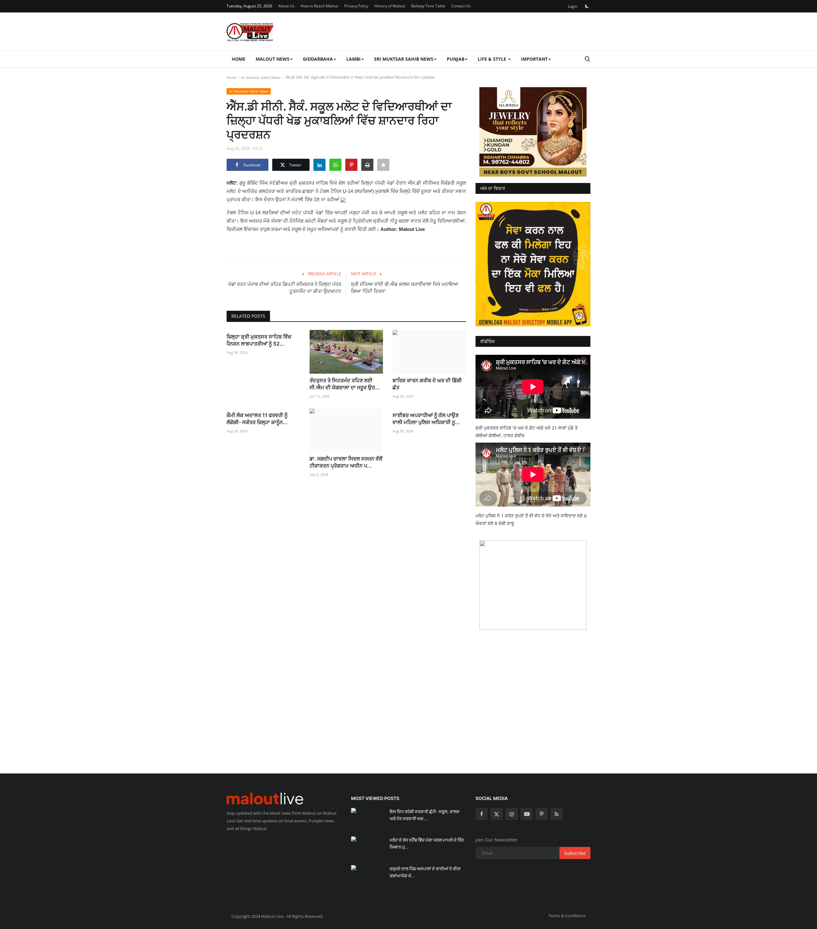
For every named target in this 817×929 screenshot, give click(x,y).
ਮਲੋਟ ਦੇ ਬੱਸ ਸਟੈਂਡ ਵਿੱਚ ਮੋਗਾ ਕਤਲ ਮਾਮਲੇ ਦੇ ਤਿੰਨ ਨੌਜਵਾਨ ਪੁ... (427, 843)
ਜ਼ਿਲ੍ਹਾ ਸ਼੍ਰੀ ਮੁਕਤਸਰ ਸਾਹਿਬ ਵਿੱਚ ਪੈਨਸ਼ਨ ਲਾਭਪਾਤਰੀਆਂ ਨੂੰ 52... (259, 340)
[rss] (557, 814)
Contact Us (461, 6)
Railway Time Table (428, 6)
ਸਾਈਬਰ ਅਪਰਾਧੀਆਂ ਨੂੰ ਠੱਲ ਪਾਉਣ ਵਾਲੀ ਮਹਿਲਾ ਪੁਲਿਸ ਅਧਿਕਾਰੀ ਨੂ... (426, 418)
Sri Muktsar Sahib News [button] (403, 59)
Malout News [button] (272, 59)
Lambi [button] (353, 59)
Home (238, 59)
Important (534, 59)
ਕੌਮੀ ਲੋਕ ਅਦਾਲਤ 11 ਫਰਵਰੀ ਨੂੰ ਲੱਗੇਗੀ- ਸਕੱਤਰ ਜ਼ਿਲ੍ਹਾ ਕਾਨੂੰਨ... (257, 418)
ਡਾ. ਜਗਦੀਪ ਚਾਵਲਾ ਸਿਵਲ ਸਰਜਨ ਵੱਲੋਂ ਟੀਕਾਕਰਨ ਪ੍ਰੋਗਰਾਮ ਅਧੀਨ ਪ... (346, 462)
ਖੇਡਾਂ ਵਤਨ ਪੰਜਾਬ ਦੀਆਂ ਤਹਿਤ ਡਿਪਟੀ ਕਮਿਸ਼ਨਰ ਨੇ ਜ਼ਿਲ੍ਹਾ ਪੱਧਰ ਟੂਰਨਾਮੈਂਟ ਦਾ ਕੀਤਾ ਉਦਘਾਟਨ (284, 287)
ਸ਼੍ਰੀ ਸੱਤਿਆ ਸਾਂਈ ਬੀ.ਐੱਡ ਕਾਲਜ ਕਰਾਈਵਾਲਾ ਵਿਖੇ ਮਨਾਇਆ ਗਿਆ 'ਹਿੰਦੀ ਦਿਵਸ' (404, 287)
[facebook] (482, 814)
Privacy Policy (356, 6)
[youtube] (527, 814)
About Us (286, 6)
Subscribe (575, 853)
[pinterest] (542, 814)
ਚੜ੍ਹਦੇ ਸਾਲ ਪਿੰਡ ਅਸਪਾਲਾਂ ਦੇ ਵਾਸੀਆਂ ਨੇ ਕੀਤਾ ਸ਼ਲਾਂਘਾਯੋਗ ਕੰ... (425, 872)
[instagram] (512, 814)
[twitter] (497, 814)
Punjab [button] (455, 59)
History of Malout (389, 6)
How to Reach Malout (319, 6)
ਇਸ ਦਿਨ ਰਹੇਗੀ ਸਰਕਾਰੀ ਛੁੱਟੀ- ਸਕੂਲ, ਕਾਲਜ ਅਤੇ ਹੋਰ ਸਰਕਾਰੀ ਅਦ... (424, 815)
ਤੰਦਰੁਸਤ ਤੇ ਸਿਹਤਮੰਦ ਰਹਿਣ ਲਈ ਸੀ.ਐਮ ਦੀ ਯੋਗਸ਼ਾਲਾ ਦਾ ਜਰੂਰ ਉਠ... (345, 384)
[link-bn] (533, 132)
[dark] (586, 6)
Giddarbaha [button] (318, 59)
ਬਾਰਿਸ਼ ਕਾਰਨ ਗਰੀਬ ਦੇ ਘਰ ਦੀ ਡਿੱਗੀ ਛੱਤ (427, 384)
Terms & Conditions (567, 915)
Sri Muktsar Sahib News (260, 77)
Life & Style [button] (492, 59)
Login (572, 6)
